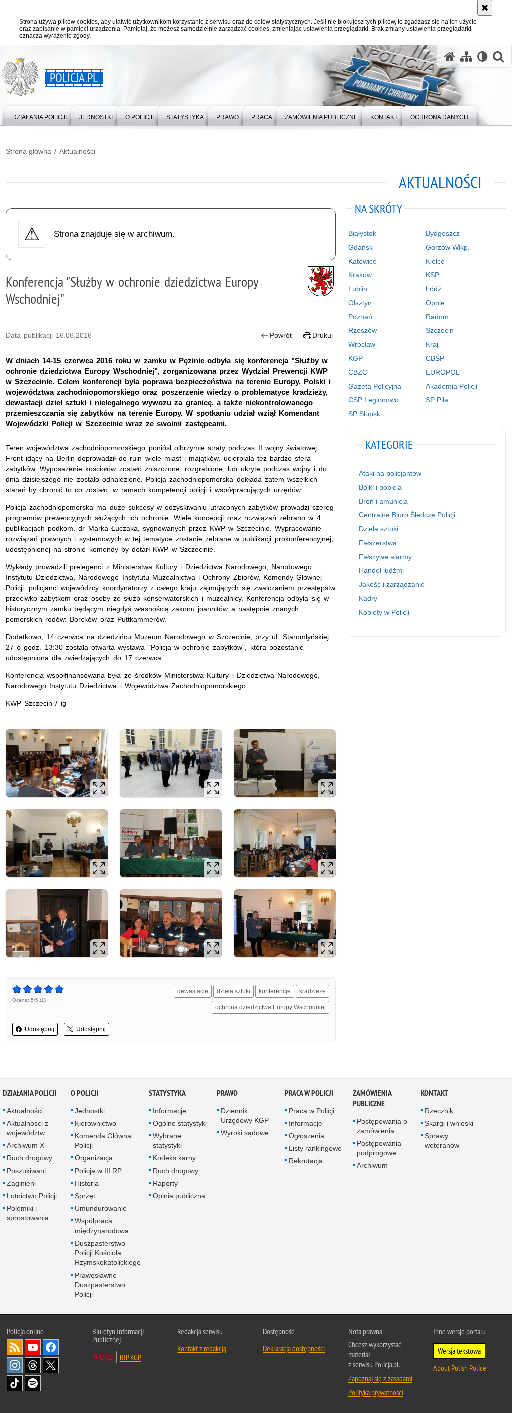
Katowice (362, 261)
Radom (437, 317)
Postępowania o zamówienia (382, 1126)
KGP (355, 358)
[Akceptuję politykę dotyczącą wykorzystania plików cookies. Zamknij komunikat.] (485, 8)
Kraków (360, 275)
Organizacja (94, 1158)
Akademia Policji (452, 386)
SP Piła (437, 400)
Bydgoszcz (443, 233)
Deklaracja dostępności (294, 1348)
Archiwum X (25, 1145)
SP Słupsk (364, 414)
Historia (87, 1183)
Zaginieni (21, 1183)
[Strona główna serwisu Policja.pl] (450, 56)
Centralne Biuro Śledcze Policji (407, 515)
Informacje (169, 1111)
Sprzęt (85, 1196)
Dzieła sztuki (378, 529)
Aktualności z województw (27, 1128)
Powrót (281, 335)
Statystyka (167, 1093)
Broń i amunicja (383, 501)
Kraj (432, 344)
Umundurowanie (101, 1208)
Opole (435, 303)
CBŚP (435, 358)
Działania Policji (30, 1093)
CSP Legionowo (373, 400)
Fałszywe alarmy (385, 557)
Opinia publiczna (179, 1196)
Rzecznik (439, 1111)
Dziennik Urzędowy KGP (245, 1115)
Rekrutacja (306, 1161)
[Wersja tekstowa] (483, 56)
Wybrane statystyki (167, 1140)
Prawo (227, 1093)
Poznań (360, 317)
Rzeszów (362, 330)
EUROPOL (443, 372)
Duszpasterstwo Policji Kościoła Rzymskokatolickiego (108, 1252)
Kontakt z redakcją (202, 1348)
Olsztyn (360, 303)
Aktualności (78, 151)
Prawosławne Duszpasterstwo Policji (100, 1284)
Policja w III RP (98, 1171)
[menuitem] (40, 115)
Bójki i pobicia (380, 487)
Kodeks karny (174, 1158)
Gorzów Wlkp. (448, 247)
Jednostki (90, 1111)
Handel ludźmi (381, 570)
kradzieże (313, 991)
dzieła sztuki (233, 991)
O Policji (85, 1093)
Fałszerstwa (378, 543)
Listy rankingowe (315, 1148)
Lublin (358, 289)
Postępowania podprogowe (379, 1148)
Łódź (434, 289)
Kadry (368, 598)
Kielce (435, 261)
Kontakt (434, 1093)
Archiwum (372, 1165)
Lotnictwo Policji (32, 1196)
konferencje (275, 991)
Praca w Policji (309, 1093)
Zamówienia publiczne (372, 1098)
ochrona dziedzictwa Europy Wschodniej (271, 1007)
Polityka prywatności (376, 1392)
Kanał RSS (15, 1347)
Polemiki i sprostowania (28, 1213)
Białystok (362, 233)
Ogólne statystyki (180, 1123)
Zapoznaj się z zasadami (380, 1378)
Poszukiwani (26, 1171)
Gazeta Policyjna (375, 386)
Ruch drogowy (29, 1158)
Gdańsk (360, 247)
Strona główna (29, 151)
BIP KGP (131, 1357)
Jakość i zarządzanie (392, 584)
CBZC (358, 372)
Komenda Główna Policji (103, 1140)
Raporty (165, 1183)
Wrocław (362, 344)
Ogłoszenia (306, 1136)
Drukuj (322, 335)
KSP (433, 275)
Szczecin (440, 330)
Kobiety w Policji (384, 612)
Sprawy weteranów (442, 1140)
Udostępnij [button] (39, 1029)
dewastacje (193, 991)
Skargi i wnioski (449, 1123)
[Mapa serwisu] (466, 56)
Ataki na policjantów (390, 473)
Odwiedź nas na (33, 1347)
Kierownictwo (95, 1123)
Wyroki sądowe (245, 1133)
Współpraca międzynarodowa (102, 1225)
